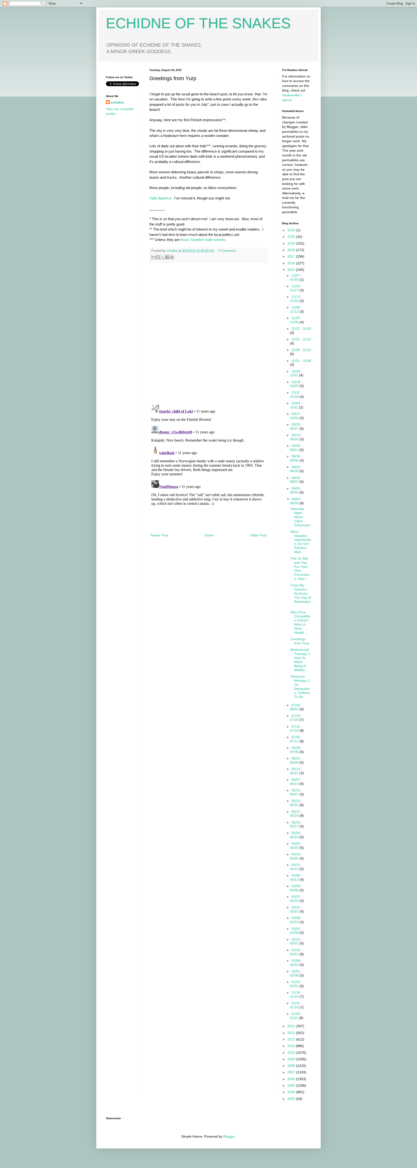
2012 (291, 1039)
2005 (291, 1085)
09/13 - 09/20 (296, 437)
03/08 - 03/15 (296, 920)
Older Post (258, 535)
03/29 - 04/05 (296, 888)
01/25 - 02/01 (296, 984)
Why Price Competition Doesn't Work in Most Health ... (301, 622)
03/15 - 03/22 (296, 909)
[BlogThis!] (158, 257)
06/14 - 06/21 (296, 771)
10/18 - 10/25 (296, 384)
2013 (291, 1033)
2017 (291, 256)
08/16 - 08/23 (296, 480)
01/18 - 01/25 (296, 995)
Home (209, 535)
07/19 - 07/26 (296, 718)
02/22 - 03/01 (296, 941)
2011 (291, 1046)
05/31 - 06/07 (296, 792)
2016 (291, 263)
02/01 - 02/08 (296, 973)
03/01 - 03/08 (296, 931)
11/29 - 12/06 (296, 320)
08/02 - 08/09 (296, 501)
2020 (291, 237)
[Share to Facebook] (167, 257)
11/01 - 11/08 (301, 361)
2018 (291, 250)
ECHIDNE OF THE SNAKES (198, 23)
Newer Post (159, 535)
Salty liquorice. (160, 198)
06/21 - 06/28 (296, 760)
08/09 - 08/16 (296, 490)
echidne (172, 251)
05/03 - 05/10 (296, 835)
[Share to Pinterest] (171, 257)
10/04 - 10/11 (296, 405)
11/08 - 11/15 (301, 350)
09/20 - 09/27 (296, 426)
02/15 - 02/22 (296, 952)
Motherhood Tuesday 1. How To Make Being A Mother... (301, 660)
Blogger (229, 1136)
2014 (291, 1026)
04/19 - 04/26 (296, 856)
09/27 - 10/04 (296, 416)
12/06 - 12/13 (296, 309)
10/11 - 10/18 (296, 395)
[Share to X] (162, 257)
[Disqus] (208, 333)
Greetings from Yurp (300, 641)
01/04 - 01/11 (296, 1016)
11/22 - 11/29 (301, 329)
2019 (291, 243)
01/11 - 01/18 (296, 1005)
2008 (291, 1066)
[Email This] (153, 257)
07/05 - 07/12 (296, 739)
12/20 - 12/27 (296, 288)
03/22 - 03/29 (296, 899)
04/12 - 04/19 (296, 867)
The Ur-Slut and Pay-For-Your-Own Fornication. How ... (300, 568)
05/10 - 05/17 (296, 824)
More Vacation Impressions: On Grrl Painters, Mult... (301, 542)
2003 (291, 1099)
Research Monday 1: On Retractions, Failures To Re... (300, 687)
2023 (291, 230)
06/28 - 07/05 (296, 750)
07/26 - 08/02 (296, 707)
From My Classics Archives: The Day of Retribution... (301, 595)
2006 (291, 1079)
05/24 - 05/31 (296, 803)
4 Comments (227, 251)
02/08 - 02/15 (296, 963)
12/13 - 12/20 (296, 299)
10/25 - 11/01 (296, 373)
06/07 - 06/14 (296, 782)
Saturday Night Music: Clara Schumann (301, 517)
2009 (291, 1059)
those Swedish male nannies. (203, 240)
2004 (291, 1092)
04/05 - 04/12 (296, 877)
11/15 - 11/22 (301, 339)
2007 (291, 1072)
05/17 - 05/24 (296, 814)
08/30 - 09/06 (296, 458)
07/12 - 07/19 (296, 728)
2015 (291, 270)
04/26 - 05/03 (296, 846)
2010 (291, 1053)
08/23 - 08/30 (296, 469)
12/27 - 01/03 (296, 277)
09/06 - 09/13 (296, 448)
